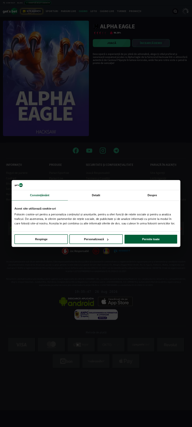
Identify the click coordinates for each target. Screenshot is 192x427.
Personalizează (94, 239)
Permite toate (151, 239)
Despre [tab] (152, 195)
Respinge (41, 239)
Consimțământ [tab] (39, 195)
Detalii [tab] (96, 195)
